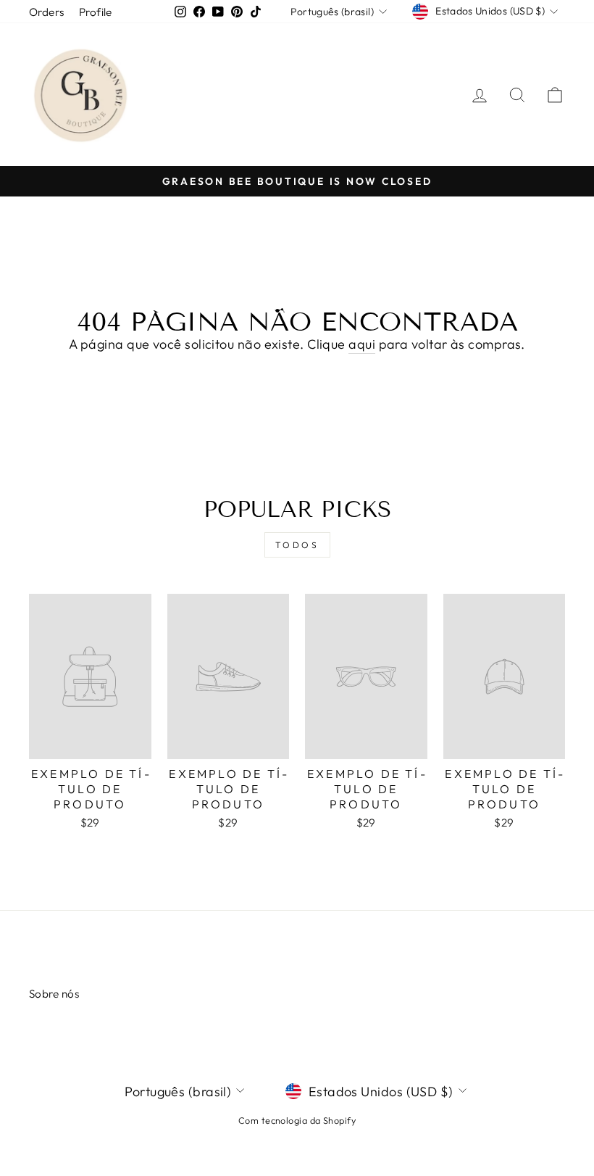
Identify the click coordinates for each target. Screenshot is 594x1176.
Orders (46, 12)
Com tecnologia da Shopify (297, 1120)
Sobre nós (54, 994)
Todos (297, 544)
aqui (361, 344)
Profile (95, 12)
